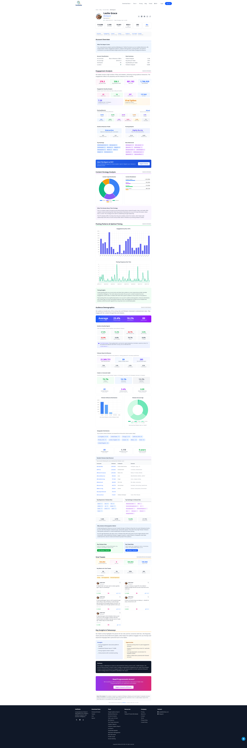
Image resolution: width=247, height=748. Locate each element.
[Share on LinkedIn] (141, 16)
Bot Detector (111, 720)
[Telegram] (243, 739)
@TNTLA (99, 469)
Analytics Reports (112, 724)
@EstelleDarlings (101, 479)
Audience (128, 33)
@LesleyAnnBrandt (101, 491)
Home (97, 9)
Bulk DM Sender (112, 734)
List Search (110, 728)
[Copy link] (150, 16)
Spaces (93, 718)
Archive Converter (112, 716)
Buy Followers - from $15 (103, 550)
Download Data (126, 3)
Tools (134, 3)
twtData (124, 702)
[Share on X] (139, 16)
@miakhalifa (100, 466)
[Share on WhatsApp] (147, 16)
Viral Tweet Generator (113, 722)
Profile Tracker (111, 736)
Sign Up (168, 3)
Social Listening (112, 738)
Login (161, 3)
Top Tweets (134, 33)
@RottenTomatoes (101, 472)
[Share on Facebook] (144, 16)
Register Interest (144, 163)
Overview (99, 33)
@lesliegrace (107, 16)
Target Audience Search (114, 712)
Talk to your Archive (113, 718)
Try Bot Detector (103, 346)
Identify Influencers (113, 714)
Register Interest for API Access (123, 687)
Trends (150, 3)
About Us (143, 714)
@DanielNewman (101, 476)
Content (112, 33)
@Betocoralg (100, 488)
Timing (119, 33)
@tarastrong (100, 485)
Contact (143, 716)
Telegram (161, 714)
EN (156, 3)
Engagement (106, 33)
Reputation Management (114, 732)
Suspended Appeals (113, 730)
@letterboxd (100, 482)
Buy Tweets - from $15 (132, 550)
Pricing (141, 3)
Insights (140, 33)
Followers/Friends (96, 712)
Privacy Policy (144, 720)
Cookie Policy (144, 722)
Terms (142, 718)
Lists (93, 716)
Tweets (93, 714)
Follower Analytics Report (114, 726)
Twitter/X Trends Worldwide (131, 714)
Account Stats (106, 9)
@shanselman (100, 495)
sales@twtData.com (164, 712)
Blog (146, 3)
